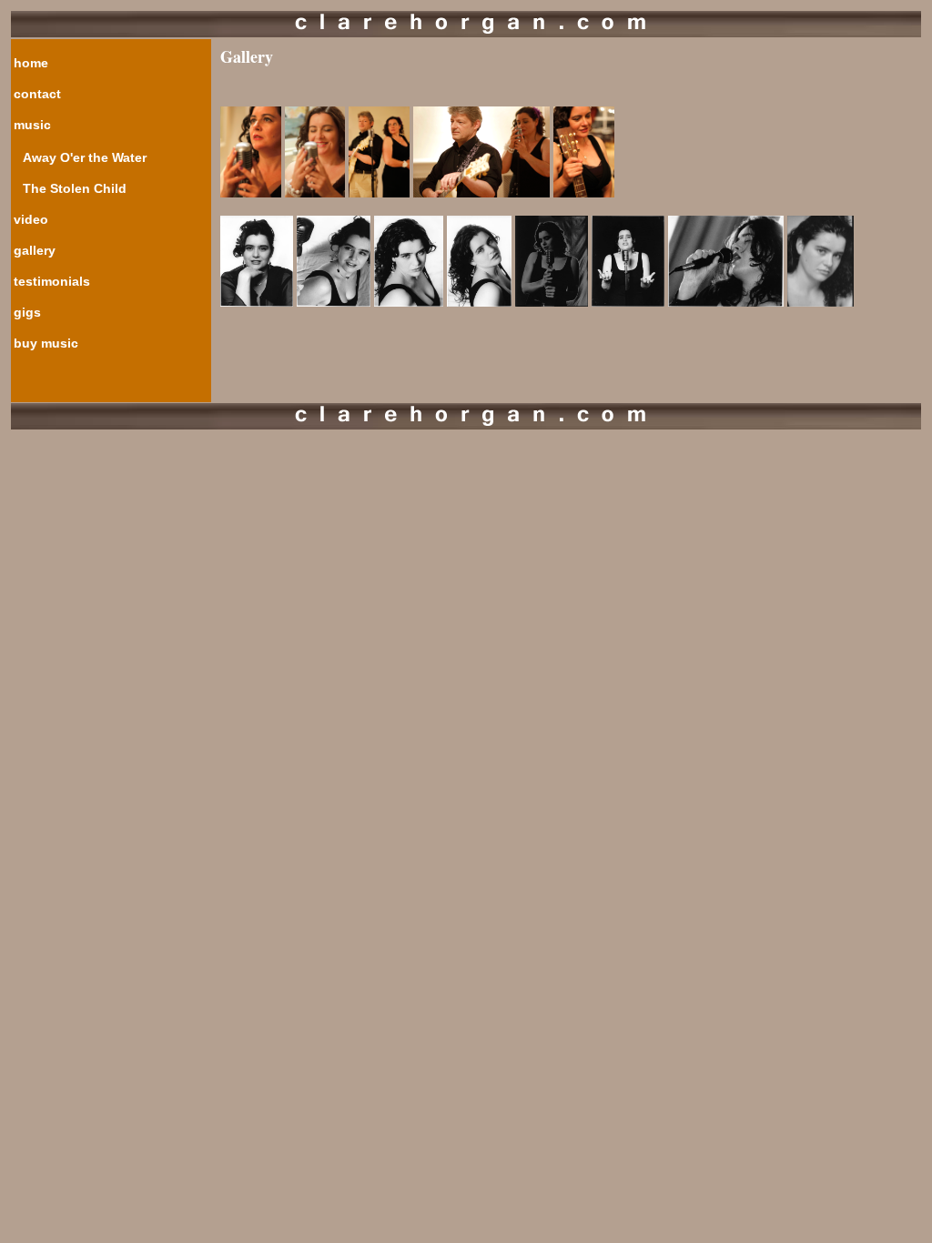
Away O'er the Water (85, 157)
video (31, 219)
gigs (27, 312)
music (32, 124)
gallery (35, 250)
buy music (46, 343)
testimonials (52, 281)
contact (37, 93)
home (31, 63)
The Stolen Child (75, 188)
